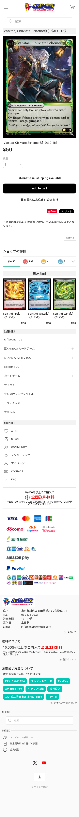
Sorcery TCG (11, 366)
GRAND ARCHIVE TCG (17, 357)
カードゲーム (12, 375)
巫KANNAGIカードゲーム (19, 348)
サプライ (9, 384)
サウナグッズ (12, 403)
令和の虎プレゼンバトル (19, 394)
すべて (11, 261)
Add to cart (39, 188)
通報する (70, 238)
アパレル (9, 412)
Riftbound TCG (13, 339)
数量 (5, 158)
